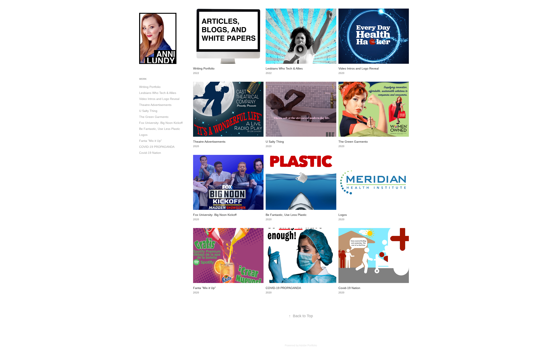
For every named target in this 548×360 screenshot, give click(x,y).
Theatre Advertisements (155, 105)
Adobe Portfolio (308, 345)
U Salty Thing (148, 111)
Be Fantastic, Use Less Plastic (159, 128)
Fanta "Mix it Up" (150, 140)
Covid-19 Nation (150, 152)
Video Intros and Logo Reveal (159, 99)
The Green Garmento (153, 117)
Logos (143, 134)
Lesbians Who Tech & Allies (157, 93)
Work (143, 79)
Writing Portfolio (150, 87)
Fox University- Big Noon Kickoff (161, 122)
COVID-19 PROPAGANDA (156, 146)
